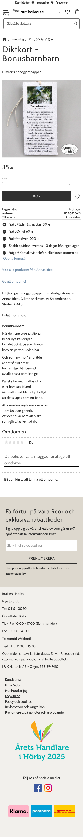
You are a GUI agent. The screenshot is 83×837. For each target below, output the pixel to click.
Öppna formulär (14, 258)
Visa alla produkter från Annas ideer (27, 270)
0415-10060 (17, 609)
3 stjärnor (14, 442)
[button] (6, 12)
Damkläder (22, 2)
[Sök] (76, 23)
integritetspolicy (16, 573)
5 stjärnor (22, 442)
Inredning (42, 2)
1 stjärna (6, 442)
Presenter (62, 2)
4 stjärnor (18, 442)
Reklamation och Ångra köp (25, 707)
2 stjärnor (10, 442)
